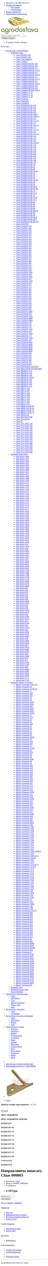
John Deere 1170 (22, 503)
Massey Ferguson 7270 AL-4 (27, 864)
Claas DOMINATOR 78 (25, 195)
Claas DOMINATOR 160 (26, 152)
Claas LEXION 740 (24, 325)
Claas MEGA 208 (23, 395)
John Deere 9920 (22, 674)
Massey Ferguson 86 (24, 939)
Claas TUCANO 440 (24, 434)
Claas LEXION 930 (24, 356)
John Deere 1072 (22, 472)
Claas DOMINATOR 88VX (27, 211)
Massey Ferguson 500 (24, 779)
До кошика (6, 1199)
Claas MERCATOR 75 (25, 413)
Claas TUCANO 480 (24, 443)
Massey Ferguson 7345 (25, 882)
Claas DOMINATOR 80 (25, 202)
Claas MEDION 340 (24, 380)
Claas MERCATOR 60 (25, 408)
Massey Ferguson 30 (24, 739)
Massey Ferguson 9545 (25, 965)
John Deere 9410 (22, 603)
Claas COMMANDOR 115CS (28, 79)
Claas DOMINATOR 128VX (27, 143)
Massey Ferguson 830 (24, 926)
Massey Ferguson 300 (24, 742)
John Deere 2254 (22, 533)
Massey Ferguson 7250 (25, 843)
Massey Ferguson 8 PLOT (26, 911)
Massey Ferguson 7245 (25, 838)
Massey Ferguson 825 (24, 924)
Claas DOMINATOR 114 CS (27, 125)
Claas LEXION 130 (24, 226)
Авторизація (16, 10)
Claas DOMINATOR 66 (25, 182)
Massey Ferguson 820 (24, 921)
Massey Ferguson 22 (24, 715)
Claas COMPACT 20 (24, 92)
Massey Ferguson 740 (24, 891)
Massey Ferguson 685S (25, 823)
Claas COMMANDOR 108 (27, 66)
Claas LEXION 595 (24, 296)
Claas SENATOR (23, 419)
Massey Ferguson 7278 (25, 875)
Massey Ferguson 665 (24, 818)
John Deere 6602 (22, 564)
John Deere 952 (22, 621)
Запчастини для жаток (15, 1009)
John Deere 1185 (22, 511)
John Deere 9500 (22, 617)
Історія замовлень (13, 1252)
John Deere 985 (22, 667)
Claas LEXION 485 (24, 263)
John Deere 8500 (22, 581)
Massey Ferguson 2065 (25, 709)
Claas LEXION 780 (24, 340)
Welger (13, 1022)
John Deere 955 (22, 625)
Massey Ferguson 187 (24, 696)
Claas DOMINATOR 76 (25, 191)
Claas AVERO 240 (23, 57)
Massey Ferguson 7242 (25, 834)
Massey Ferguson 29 (24, 735)
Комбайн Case (17, 987)
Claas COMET (22, 62)
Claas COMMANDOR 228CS (28, 90)
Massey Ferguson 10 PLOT (26, 685)
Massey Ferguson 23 (24, 720)
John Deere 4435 (22, 557)
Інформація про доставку (16, 1215)
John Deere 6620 (22, 566)
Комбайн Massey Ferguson (21, 682)
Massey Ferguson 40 (24, 764)
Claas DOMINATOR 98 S (26, 220)
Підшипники (16, 1036)
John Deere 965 (22, 645)
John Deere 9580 (22, 636)
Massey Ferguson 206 (24, 707)
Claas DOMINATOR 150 (26, 149)
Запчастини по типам (15, 1027)
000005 (10, 1203)
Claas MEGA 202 (23, 388)
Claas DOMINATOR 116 (26, 132)
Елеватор (15, 1053)
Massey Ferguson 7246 (25, 840)
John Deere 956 (22, 630)
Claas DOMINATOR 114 (26, 123)
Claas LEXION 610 (24, 301)
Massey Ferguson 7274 (25, 871)
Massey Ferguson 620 (24, 810)
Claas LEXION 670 (24, 314)
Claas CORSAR (22, 101)
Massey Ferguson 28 (24, 733)
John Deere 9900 (22, 671)
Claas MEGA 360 (23, 402)
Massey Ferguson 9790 (25, 979)
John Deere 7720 (22, 579)
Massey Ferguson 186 (24, 693)
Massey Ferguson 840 (24, 930)
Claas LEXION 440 (24, 244)
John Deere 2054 (22, 522)
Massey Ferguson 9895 (25, 983)
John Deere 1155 (22, 487)
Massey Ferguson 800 (24, 913)
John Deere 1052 (22, 463)
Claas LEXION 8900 (24, 351)
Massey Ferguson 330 (24, 753)
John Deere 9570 (22, 634)
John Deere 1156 (22, 489)
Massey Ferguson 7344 (25, 880)
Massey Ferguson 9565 (25, 972)
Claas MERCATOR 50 (25, 406)
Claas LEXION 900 (24, 353)
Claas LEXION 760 (24, 331)
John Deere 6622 (22, 568)
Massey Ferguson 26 (24, 728)
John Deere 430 (22, 549)
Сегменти (15, 1038)
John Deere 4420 (22, 553)
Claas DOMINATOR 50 (25, 173)
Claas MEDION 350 (24, 382)
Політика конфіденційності (17, 1217)
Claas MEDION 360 (24, 384)
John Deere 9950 (22, 676)
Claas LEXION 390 (24, 230)
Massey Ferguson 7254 (25, 847)
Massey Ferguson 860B (25, 943)
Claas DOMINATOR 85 (25, 204)
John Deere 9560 (22, 632)
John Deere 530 (22, 560)
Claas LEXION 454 (24, 248)
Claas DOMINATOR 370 (26, 162)
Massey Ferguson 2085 (25, 711)
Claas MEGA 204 (23, 393)
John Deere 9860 (22, 669)
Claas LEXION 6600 (24, 312)
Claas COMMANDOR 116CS (28, 84)
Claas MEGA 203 (23, 391)
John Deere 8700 (22, 584)
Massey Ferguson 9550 (25, 968)
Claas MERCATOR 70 (25, 410)
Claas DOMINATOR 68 (25, 184)
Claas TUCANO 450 (24, 437)
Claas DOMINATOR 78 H (26, 198)
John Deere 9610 (22, 643)
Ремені (13, 1033)
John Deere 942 (22, 606)
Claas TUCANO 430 (24, 432)
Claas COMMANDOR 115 (26, 77)
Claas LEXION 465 (24, 252)
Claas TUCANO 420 (24, 430)
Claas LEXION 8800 (24, 349)
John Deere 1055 (22, 465)
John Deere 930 (22, 590)
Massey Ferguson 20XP (25, 713)
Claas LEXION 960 (24, 360)
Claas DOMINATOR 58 (25, 178)
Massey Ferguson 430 (24, 772)
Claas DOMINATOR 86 (25, 206)
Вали (13, 1058)
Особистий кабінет (14, 1250)
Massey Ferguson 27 (24, 731)
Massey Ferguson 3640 (25, 759)
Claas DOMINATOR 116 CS (27, 134)
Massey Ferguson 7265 (25, 860)
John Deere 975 (22, 660)
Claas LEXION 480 (24, 261)
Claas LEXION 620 (24, 303)
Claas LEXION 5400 (24, 277)
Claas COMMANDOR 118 (26, 86)
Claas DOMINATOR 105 (26, 108)
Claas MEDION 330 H (25, 377)
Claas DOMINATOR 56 (25, 176)
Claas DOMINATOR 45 (25, 167)
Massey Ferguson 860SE (25, 948)
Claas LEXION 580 (24, 290)
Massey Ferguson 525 (24, 794)
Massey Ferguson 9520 (25, 959)
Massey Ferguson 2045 (25, 704)
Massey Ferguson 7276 (25, 873)
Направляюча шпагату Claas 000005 (21, 1066)
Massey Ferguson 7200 (25, 827)
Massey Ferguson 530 (24, 796)
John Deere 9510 (22, 619)
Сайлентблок (16, 1047)
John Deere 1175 (22, 507)
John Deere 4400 (22, 551)
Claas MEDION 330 (24, 375)
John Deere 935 (22, 595)
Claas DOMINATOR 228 (26, 154)
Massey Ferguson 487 (24, 777)
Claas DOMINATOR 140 (26, 147)
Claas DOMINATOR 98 (25, 215)
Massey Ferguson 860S (25, 946)
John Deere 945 (22, 608)
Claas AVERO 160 (23, 55)
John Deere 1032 (22, 459)
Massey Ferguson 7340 (25, 878)
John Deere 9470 (22, 612)
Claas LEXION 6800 (24, 318)
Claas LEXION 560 (24, 283)
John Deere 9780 (22, 665)
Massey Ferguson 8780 (25, 954)
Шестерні (15, 1044)
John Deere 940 (22, 599)
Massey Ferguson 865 (24, 950)
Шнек (13, 1055)
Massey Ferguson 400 (24, 766)
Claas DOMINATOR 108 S (27, 114)
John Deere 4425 (22, 555)
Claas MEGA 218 (23, 397)
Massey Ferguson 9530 (25, 961)
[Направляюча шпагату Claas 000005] (20, 1096)
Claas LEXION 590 (24, 294)
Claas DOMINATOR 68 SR (27, 189)
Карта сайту (11, 1231)
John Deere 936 (22, 597)
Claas (13, 996)
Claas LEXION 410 (24, 235)
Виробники (11, 1240)
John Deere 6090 (22, 562)
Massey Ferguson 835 (24, 928)
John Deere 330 (22, 544)
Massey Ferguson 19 (24, 698)
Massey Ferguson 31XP (25, 748)
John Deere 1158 (22, 494)
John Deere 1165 (22, 496)
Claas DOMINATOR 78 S (26, 200)
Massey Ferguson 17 (24, 691)
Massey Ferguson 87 (24, 952)
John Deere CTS (22, 678)
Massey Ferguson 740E (25, 893)
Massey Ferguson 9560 (25, 970)
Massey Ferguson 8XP (24, 957)
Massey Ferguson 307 (24, 744)
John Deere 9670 (22, 652)
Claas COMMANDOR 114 (26, 73)
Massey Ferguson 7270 (25, 862)
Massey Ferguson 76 (24, 900)
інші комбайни (17, 992)
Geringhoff (15, 1014)
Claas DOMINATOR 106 (26, 110)
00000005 (18, 1203)
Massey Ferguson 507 (24, 783)
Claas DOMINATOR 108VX (27, 116)
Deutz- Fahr (15, 1005)
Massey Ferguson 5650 (25, 807)
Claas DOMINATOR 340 (26, 160)
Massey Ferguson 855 (24, 937)
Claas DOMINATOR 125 (26, 138)
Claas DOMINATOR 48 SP (27, 171)
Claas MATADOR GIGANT (27, 366)
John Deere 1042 (22, 461)
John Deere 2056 (22, 524)
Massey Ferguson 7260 (25, 853)
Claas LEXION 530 (24, 270)
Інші (13, 1025)
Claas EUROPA (22, 224)
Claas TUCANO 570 (24, 450)
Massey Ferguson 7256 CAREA (28, 851)
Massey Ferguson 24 (24, 722)
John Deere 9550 (22, 628)
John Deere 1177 (22, 509)
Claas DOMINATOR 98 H (26, 217)
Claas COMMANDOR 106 (27, 64)
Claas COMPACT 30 (24, 97)
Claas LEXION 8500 (24, 342)
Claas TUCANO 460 (24, 439)
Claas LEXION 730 (24, 323)
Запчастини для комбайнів (17, 51)
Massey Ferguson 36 (24, 757)
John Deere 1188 (22, 513)
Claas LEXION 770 (24, 336)
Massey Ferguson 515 (24, 788)
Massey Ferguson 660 (24, 816)
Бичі (13, 1049)
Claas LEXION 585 (24, 292)
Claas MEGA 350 (23, 399)
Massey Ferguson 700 (24, 825)
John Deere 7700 (22, 577)
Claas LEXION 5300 (24, 272)
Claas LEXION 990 (24, 364)
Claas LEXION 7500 (24, 329)
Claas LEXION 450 (24, 246)
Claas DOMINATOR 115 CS (27, 130)
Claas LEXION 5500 (24, 281)
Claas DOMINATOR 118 (26, 136)
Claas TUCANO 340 (24, 428)
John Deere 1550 (22, 518)
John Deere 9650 (22, 647)
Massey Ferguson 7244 (25, 836)
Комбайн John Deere (19, 454)
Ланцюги (15, 1031)
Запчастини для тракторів (17, 994)
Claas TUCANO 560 (24, 448)
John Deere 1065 (22, 467)
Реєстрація (15, 7)
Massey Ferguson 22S (24, 717)
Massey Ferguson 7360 (25, 886)
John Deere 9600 (22, 641)
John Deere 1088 (22, 478)
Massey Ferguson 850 (24, 935)
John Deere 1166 (22, 498)
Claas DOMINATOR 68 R (26, 187)
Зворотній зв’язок (13, 1229)
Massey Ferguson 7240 (25, 832)
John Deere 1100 (22, 481)
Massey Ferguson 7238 (25, 829)
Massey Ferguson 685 (24, 821)
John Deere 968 (22, 654)
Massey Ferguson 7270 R (26, 867)
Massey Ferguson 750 (24, 895)
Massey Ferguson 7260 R (26, 858)
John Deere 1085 (22, 476)
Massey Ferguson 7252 (25, 845)
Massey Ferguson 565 (24, 805)
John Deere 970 (22, 658)
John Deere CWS (22, 680)
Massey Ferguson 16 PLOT (26, 689)
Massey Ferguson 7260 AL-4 (27, 856)
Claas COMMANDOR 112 (26, 68)
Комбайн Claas (17, 53)
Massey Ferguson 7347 (25, 884)
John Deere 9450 (22, 610)
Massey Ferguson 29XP (25, 737)
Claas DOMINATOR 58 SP (27, 180)
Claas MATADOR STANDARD (29, 369)
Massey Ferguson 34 (24, 755)
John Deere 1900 (22, 520)
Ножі (13, 1040)
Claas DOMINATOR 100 (26, 105)
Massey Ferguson (17, 1003)
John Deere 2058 (22, 527)
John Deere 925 (22, 588)
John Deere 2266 (22, 542)
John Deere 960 (22, 639)
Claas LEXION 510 (24, 266)
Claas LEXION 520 (24, 268)
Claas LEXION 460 (24, 250)
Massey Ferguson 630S (25, 814)
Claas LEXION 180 (24, 228)
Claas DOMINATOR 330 (26, 158)
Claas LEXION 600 (24, 298)
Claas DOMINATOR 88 (25, 209)
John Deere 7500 (22, 575)
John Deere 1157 (22, 492)
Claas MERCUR (22, 415)
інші (12, 1007)
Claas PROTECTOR (24, 417)
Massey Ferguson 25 (24, 726)
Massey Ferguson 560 (24, 803)
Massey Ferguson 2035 (25, 702)
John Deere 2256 (22, 535)
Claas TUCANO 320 (24, 424)
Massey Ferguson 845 (24, 932)
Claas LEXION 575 (24, 288)
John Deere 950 (22, 614)
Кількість (5, 1196)
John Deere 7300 (22, 573)
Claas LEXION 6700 (24, 316)
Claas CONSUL (22, 99)
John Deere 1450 (22, 516)
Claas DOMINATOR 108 (26, 112)
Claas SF (19, 421)
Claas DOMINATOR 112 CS (27, 121)
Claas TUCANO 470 (24, 441)
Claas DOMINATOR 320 (26, 156)
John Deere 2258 (22, 538)
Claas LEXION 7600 (24, 334)
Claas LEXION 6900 (24, 320)
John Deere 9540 (22, 623)
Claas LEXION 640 (24, 307)
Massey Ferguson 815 (24, 919)
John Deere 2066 (22, 531)
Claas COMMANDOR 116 (26, 81)
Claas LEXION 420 (24, 239)
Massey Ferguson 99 (24, 985)
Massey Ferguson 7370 (25, 889)
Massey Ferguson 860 (24, 941)
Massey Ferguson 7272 (25, 869)
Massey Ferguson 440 (24, 775)
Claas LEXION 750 (24, 327)
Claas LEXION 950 (24, 358)
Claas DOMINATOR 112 (26, 119)
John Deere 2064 (22, 529)
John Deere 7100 (22, 571)
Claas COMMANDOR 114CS (28, 75)
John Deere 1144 (22, 485)
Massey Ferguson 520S (25, 792)
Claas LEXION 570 (24, 285)
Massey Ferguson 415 (24, 770)
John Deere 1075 (22, 474)
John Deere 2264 (22, 540)
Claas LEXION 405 (24, 233)
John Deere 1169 (22, 500)
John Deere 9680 (22, 656)
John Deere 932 (22, 592)
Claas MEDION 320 (24, 373)
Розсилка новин (12, 1257)
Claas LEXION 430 (24, 241)
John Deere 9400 (22, 601)
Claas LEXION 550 (24, 279)
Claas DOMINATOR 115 (26, 127)
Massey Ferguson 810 (24, 917)
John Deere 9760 (22, 663)
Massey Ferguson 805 (24, 915)
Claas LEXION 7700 (24, 338)
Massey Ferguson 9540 (25, 963)
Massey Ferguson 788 (24, 908)
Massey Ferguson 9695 (25, 976)
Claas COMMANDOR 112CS (28, 70)
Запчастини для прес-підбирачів (19, 1016)
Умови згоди (11, 1219)
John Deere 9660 (22, 649)
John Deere (15, 998)
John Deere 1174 (22, 505)
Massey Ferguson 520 (24, 790)
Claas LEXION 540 (24, 274)
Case (13, 1000)
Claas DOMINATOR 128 (26, 141)
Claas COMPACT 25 (24, 94)
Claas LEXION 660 (24, 309)
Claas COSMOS (22, 103)
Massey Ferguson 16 (24, 687)
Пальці (14, 1042)
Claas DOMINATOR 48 (25, 169)
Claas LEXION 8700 (24, 347)
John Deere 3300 (22, 546)
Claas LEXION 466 (24, 255)
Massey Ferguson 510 (24, 785)
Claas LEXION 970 (24, 362)
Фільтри (14, 1029)
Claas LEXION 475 (24, 259)
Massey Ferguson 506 (24, 781)
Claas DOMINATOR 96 (25, 213)
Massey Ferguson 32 (24, 750)
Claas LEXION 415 (24, 237)
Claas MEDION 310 (24, 371)
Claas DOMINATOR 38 (25, 165)
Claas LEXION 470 (24, 257)
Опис (8, 1100)
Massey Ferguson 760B (25, 904)
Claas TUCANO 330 (24, 426)
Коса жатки (15, 1051)
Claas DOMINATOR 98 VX (27, 222)
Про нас (9, 1213)
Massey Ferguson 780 (24, 906)
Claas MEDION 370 (24, 386)
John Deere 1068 (22, 470)
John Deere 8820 (22, 586)
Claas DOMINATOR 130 (26, 145)
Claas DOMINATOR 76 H (26, 193)
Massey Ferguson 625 (24, 812)
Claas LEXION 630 (24, 305)
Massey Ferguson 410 (24, 768)
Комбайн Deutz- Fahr (19, 989)
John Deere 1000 (22, 456)
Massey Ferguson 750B (25, 897)
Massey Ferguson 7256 (25, 849)
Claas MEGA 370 (23, 404)
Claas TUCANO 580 (24, 452)
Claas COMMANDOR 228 (27, 88)
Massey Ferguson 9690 (25, 974)
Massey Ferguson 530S (25, 799)
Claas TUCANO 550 (24, 445)
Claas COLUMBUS (24, 59)
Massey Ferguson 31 (24, 746)
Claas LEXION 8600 (24, 345)
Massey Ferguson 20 (24, 700)
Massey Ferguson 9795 (25, 981)
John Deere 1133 (22, 483)
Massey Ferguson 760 (24, 902)
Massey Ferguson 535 (24, 801)
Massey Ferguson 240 (24, 724)
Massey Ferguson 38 (24, 761)
